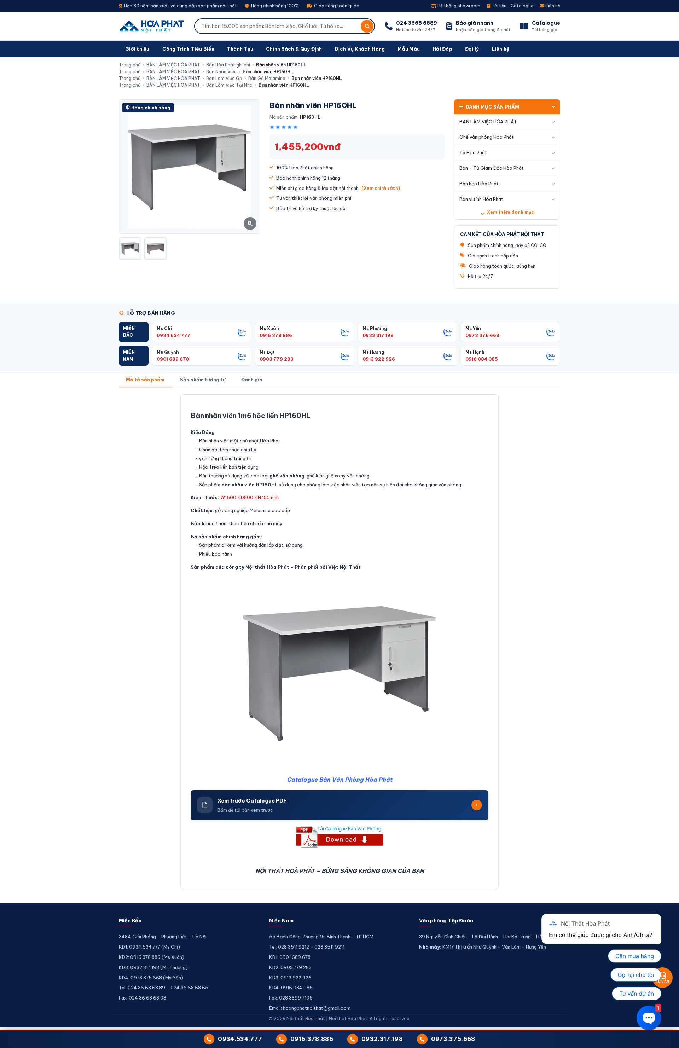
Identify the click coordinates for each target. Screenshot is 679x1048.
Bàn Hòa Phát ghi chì (228, 65)
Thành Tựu (240, 49)
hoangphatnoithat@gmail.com (316, 1008)
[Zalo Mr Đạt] (345, 355)
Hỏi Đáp (442, 49)
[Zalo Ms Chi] (242, 331)
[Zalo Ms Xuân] (345, 331)
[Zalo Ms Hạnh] (551, 355)
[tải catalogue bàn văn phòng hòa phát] (339, 836)
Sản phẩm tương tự (203, 379)
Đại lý (472, 49)
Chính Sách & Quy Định (294, 49)
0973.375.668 (453, 1038)
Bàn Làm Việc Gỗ (224, 78)
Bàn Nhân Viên (221, 71)
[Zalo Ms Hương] (448, 355)
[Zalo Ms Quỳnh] (242, 355)
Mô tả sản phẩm (145, 379)
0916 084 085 (481, 359)
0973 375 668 (482, 335)
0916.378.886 (311, 1038)
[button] (134, 332)
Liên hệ (552, 5)
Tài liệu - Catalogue (512, 5)
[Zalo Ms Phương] (448, 331)
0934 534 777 (174, 335)
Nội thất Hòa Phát (267, 567)
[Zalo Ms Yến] (551, 331)
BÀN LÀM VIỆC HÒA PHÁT (173, 65)
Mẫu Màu (408, 49)
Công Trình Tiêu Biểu (188, 49)
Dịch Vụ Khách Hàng (360, 49)
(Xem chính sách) (380, 188)
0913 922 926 (378, 359)
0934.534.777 (240, 1038)
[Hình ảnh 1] (130, 248)
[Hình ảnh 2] (155, 248)
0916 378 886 (276, 335)
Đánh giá (251, 379)
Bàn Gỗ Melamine (266, 78)
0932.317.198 (382, 1038)
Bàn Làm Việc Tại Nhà (229, 85)
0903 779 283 (277, 359)
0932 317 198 (378, 335)
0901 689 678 (173, 359)
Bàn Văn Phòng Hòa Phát (355, 779)
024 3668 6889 (416, 23)
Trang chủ (129, 65)
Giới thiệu (137, 49)
